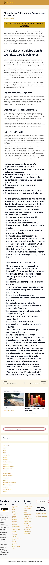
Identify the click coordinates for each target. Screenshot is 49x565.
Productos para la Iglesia (9, 482)
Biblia (4, 452)
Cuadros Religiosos (8, 461)
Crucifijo (5, 459)
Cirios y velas (7, 410)
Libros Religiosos (7, 468)
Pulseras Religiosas (8, 484)
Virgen (5, 491)
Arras (4, 450)
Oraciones (5, 477)
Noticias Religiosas (8, 475)
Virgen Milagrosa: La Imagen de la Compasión (28, 527)
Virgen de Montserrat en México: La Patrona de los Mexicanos (27, 520)
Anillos (5, 448)
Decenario (5, 464)
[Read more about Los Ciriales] (14, 399)
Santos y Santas (7, 489)
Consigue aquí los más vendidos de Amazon (24, 24)
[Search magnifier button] (44, 429)
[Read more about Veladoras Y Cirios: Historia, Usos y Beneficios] (35, 400)
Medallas (5, 471)
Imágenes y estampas (8, 466)
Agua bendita (6, 445)
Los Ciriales (7, 408)
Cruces (5, 457)
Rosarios (5, 487)
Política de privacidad (41, 516)
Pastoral (5, 480)
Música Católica (7, 473)
